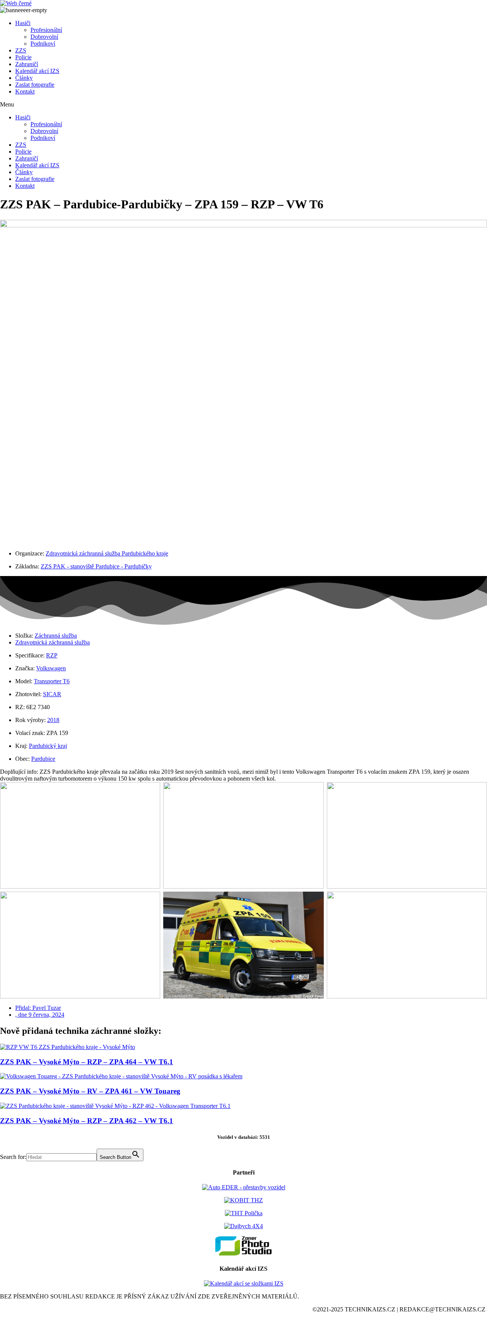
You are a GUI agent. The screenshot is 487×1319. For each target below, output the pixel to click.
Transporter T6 (52, 681)
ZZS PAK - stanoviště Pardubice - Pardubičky (96, 566)
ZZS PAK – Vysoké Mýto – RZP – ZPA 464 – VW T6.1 (86, 1062)
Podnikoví (42, 43)
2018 (53, 720)
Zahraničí (26, 64)
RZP (51, 655)
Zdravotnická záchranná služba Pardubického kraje (107, 553)
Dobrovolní (44, 36)
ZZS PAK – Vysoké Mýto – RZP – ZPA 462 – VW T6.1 (86, 1121)
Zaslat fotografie (34, 84)
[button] (243, 104)
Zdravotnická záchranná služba (52, 642)
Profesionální (46, 30)
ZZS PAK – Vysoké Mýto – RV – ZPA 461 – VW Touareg (90, 1091)
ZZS (20, 50)
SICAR (52, 694)
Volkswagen (51, 668)
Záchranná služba (56, 635)
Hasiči (22, 23)
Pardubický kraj (48, 746)
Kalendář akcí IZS (37, 71)
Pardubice (43, 759)
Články (24, 78)
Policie (23, 57)
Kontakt (25, 91)
